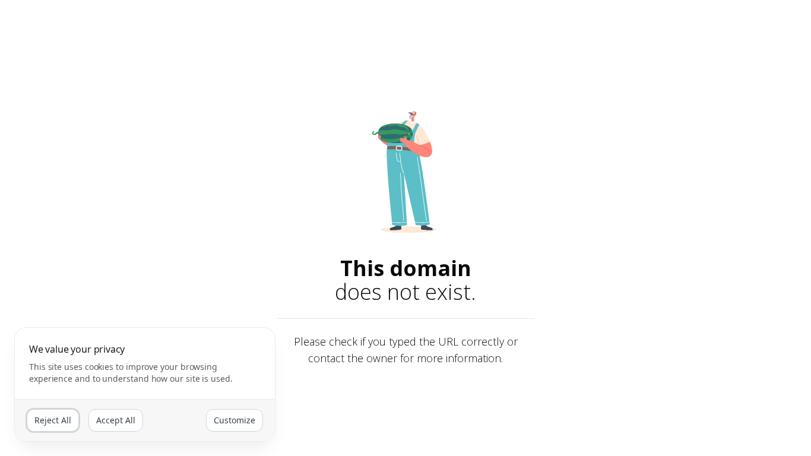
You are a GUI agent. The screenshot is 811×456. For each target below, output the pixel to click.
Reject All (52, 420)
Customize (234, 420)
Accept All (115, 420)
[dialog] (144, 384)
